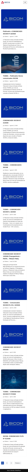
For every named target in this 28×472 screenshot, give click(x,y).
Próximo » (17, 463)
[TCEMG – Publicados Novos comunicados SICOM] (14, 63)
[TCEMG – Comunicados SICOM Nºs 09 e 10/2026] (14, 290)
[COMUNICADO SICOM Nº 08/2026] (14, 334)
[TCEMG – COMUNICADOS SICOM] (14, 152)
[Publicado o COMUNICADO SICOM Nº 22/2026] (14, 19)
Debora (6, 36)
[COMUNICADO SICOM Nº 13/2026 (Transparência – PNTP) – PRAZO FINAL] (14, 241)
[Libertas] (5, 2)
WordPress (18, 470)
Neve (8, 470)
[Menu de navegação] (25, 2)
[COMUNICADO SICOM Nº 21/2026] (14, 108)
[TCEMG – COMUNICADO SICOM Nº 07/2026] (14, 379)
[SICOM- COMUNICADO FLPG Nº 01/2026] (14, 424)
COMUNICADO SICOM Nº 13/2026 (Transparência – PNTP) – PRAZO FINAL (12, 256)
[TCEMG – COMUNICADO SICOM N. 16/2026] (14, 197)
